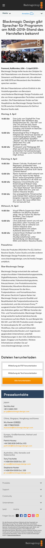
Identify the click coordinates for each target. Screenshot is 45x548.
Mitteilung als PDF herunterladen (22, 365)
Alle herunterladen (22, 380)
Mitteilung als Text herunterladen (22, 373)
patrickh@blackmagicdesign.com (18, 446)
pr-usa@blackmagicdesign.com (17, 464)
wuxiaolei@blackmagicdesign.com (18, 427)
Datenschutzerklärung (14, 535)
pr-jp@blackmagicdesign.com (16, 411)
